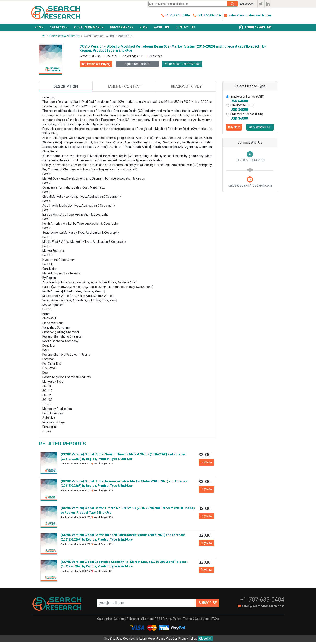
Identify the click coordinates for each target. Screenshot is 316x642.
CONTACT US (185, 27)
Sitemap (147, 618)
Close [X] (205, 638)
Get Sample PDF (260, 127)
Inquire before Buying (95, 64)
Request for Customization (182, 64)
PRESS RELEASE (121, 27)
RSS (158, 618)
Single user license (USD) (247, 96)
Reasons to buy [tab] (186, 86)
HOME (38, 27)
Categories (104, 618)
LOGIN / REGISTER (258, 27)
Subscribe (208, 603)
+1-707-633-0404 (262, 599)
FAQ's (215, 618)
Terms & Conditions (196, 618)
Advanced (247, 4)
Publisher (133, 618)
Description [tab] (65, 86)
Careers (119, 618)
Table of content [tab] (124, 86)
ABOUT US (161, 27)
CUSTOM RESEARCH (89, 27)
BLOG (143, 27)
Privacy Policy (172, 618)
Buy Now (234, 127)
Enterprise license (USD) (246, 114)
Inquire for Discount (137, 64)
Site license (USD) (242, 105)
